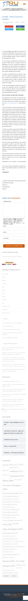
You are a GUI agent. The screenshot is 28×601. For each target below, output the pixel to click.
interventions (18, 479)
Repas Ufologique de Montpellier (8, 381)
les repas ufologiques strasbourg (10, 512)
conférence (16, 471)
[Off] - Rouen (19, 567)
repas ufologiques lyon (8, 546)
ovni (7, 524)
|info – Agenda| (5, 273)
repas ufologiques (13, 529)
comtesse (5, 470)
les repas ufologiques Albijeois (12, 493)
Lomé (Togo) (4, 309)
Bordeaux (4, 280)
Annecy (3, 277)
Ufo (20, 561)
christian (20, 464)
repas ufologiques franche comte (10, 543)
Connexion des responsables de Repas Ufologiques (12, 256)
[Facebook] (7, 175)
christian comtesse (14, 467)
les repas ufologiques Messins (9, 507)
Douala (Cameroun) (6, 312)
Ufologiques (20, 565)
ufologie (9, 566)
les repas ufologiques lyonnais (10, 504)
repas (15, 523)
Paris (3, 293)
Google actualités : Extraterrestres (10, 343)
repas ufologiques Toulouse (11, 554)
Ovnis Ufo (5, 318)
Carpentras (4, 283)
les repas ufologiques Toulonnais (9, 517)
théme (12, 557)
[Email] (24, 175)
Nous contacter (13, 597)
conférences (6, 474)
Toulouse (4, 296)
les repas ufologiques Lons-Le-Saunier (11, 501)
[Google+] (15, 175)
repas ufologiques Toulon (8, 551)
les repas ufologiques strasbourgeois (11, 515)
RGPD (19, 595)
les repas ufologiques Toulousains (12, 520)
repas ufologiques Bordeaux (10, 538)
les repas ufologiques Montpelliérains (11, 509)
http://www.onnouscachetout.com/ (12, 103)
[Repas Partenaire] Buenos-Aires (10, 572)
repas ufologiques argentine (9, 536)
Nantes (3, 286)
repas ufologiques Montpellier (9, 549)
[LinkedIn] (18, 175)
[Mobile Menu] (24, 4)
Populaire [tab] (6, 575)
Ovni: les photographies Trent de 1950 (9, 337)
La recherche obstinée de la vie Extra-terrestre (11, 329)
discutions (17, 476)
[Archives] (23, 22)
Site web (5, 238)
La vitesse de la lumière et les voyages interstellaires (12, 322)
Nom (4, 226)
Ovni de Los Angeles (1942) (7, 326)
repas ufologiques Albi (10, 533)
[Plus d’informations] (5, 32)
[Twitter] (10, 175)
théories (9, 561)
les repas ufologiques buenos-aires (10, 499)
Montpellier (4, 299)
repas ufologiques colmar (18, 541)
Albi (5, 465)
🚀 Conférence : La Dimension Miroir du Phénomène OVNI (13, 409)
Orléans (3, 290)
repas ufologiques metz (20, 546)
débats (8, 480)
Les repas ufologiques (12, 487)
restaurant (6, 557)
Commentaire (7, 201)
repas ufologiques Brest (7, 541)
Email (5, 232)
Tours (3, 303)
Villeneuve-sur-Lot (5, 306)
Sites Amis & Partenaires (17, 596)
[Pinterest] (12, 175)
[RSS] (21, 175)
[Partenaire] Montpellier (8, 570)
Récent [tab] (14, 575)
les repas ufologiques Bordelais (11, 496)
